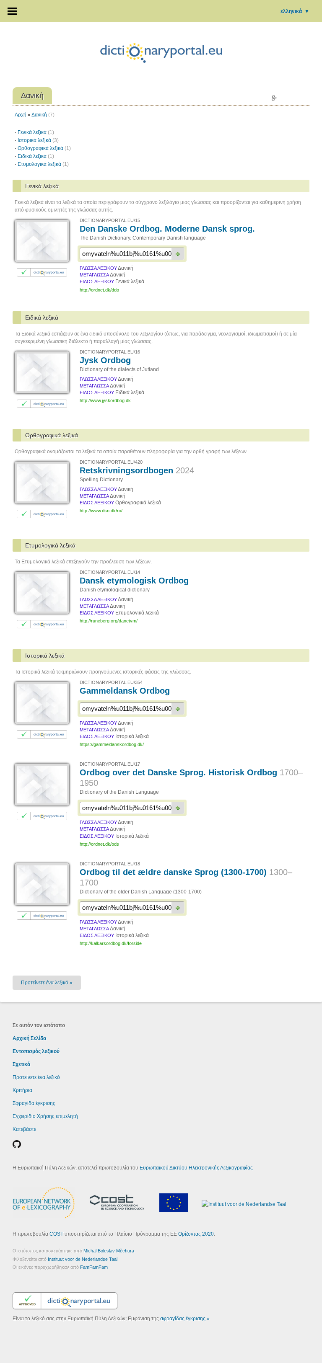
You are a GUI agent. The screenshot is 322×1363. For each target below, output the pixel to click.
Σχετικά (21, 1064)
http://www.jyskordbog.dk (105, 400)
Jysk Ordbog (105, 360)
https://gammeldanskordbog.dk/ (112, 744)
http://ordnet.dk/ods (99, 844)
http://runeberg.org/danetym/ (109, 620)
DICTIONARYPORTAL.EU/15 (110, 220)
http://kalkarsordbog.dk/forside (111, 943)
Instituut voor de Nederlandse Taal (82, 1259)
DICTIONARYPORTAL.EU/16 (110, 351)
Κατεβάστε (24, 1129)
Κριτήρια (22, 1090)
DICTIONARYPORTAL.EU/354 (111, 682)
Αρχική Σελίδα (29, 1038)
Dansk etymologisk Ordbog (134, 580)
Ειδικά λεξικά (36, 156)
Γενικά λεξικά (36, 132)
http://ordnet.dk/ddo (99, 289)
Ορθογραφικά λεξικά (44, 148)
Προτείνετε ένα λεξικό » (47, 983)
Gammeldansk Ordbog (125, 690)
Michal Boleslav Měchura (108, 1250)
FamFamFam (94, 1267)
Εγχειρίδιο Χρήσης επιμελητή (45, 1116)
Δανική (39, 115)
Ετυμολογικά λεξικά (43, 164)
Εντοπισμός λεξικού (36, 1051)
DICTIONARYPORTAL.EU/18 (110, 863)
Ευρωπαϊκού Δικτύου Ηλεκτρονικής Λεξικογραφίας (196, 1168)
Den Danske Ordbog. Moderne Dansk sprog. (167, 228)
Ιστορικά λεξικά (38, 140)
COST (56, 1234)
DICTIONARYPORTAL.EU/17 (110, 764)
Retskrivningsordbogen (137, 470)
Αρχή (20, 115)
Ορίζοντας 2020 (196, 1234)
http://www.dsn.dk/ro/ (101, 510)
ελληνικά (294, 11)
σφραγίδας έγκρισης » (185, 1319)
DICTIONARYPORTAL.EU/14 (110, 572)
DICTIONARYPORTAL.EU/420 (111, 462)
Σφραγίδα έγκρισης (34, 1103)
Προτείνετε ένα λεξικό (36, 1077)
